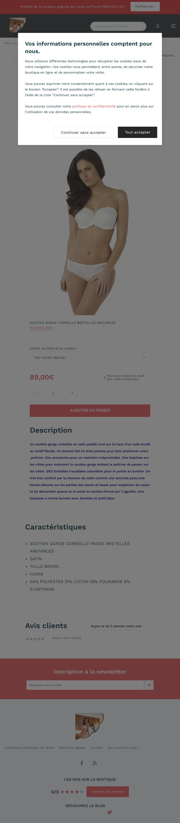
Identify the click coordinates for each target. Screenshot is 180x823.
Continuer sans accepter (83, 132)
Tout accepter (137, 132)
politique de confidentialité (94, 106)
